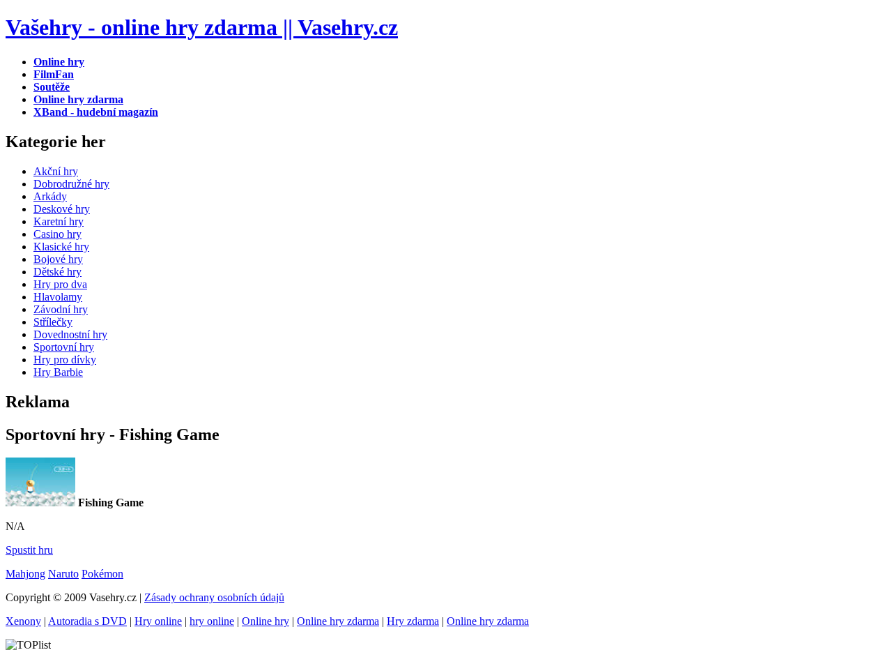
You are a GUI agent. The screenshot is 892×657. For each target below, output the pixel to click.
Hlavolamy (57, 297)
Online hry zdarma (338, 621)
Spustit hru (29, 550)
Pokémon (102, 574)
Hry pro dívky (64, 359)
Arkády (50, 196)
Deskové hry (61, 209)
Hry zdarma (413, 621)
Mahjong (25, 574)
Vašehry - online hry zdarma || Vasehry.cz (202, 27)
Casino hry (57, 234)
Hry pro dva (60, 284)
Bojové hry (58, 259)
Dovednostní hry (70, 334)
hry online (212, 621)
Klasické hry (61, 246)
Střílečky (52, 322)
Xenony (23, 621)
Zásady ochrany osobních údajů (214, 597)
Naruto (63, 574)
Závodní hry (60, 309)
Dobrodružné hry (71, 184)
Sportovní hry (63, 347)
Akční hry (55, 171)
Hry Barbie (58, 372)
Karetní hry (58, 221)
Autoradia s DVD (87, 621)
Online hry (265, 621)
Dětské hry (57, 272)
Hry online (158, 621)
